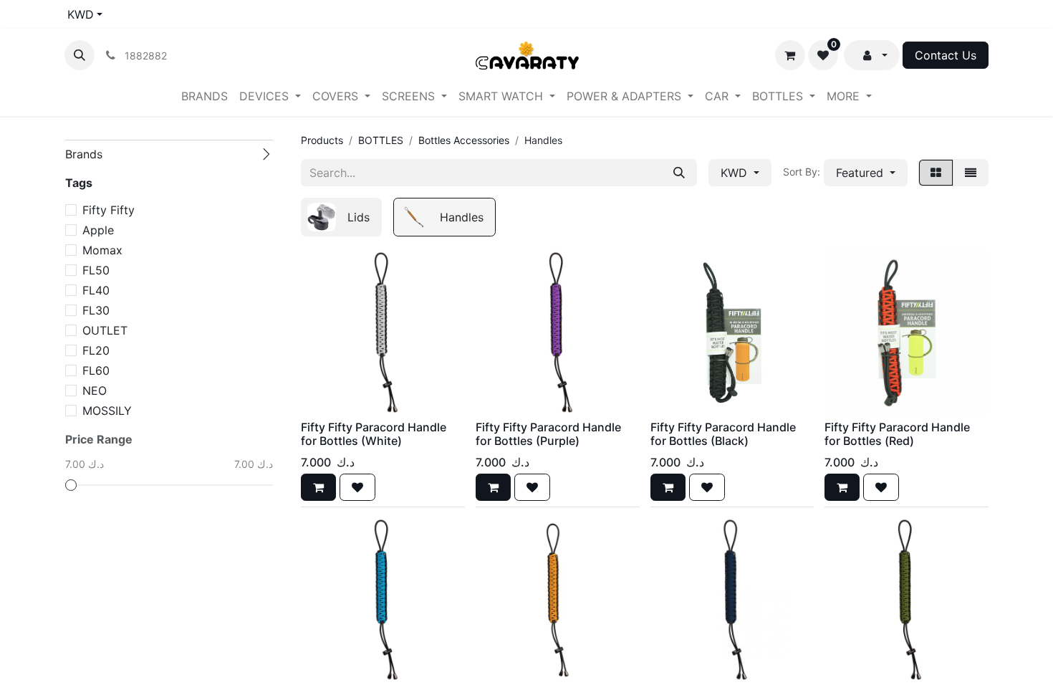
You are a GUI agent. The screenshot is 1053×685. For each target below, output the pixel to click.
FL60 (96, 370)
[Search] (679, 172)
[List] (971, 172)
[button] (79, 55)
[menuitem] (205, 96)
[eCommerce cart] (790, 55)
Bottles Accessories (463, 140)
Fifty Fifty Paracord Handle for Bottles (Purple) (548, 434)
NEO (94, 390)
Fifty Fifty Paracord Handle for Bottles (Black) (723, 434)
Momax (102, 250)
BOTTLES (380, 140)
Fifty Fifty (108, 210)
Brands (83, 154)
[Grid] (935, 172)
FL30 (96, 310)
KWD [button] (736, 173)
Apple (98, 230)
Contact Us (945, 55)
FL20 (96, 350)
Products (322, 140)
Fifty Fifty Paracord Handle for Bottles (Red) (897, 434)
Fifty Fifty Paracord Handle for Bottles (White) (373, 434)
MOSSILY (107, 410)
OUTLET (105, 330)
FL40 (96, 290)
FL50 (96, 270)
